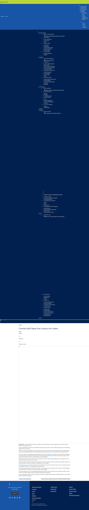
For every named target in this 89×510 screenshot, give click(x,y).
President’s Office (47, 315)
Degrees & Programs (36, 487)
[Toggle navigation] (0, 322)
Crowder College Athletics (49, 101)
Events (45, 99)
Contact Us (15, 493)
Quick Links (83, 11)
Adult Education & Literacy (49, 212)
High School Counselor (74, 495)
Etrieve (83, 19)
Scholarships (46, 46)
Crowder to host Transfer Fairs (25, 478)
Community (41, 110)
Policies (45, 298)
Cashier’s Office (47, 50)
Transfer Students (47, 80)
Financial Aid (53, 489)
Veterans (45, 54)
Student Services (84, 6)
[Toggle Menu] (79, 5)
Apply (40, 318)
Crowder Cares (85, 18)
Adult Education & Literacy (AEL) (50, 79)
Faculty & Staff (83, 7)
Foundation (83, 10)
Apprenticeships (47, 208)
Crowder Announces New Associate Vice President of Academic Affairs (55, 478)
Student (71, 487)
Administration (46, 309)
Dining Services (47, 107)
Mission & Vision (47, 296)
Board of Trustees (47, 310)
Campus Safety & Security (49, 311)
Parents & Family (84, 9)
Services (45, 93)
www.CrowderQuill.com (48, 454)
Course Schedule (47, 73)
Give (84, 23)
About (40, 213)
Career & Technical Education (49, 66)
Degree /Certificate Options (49, 63)
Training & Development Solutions (50, 209)
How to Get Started (47, 39)
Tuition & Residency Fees (48, 47)
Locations (85, 27)
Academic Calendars (47, 72)
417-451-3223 (15, 489)
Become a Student (42, 32)
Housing (45, 106)
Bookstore (46, 84)
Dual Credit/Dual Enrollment (49, 81)
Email (83, 14)
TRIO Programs (47, 210)
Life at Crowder (42, 86)
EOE (32, 501)
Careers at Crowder (47, 196)
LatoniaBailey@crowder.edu (26, 475)
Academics (41, 57)
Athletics (40, 108)
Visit (84, 25)
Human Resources (47, 314)
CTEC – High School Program (49, 67)
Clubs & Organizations (48, 100)
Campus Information (48, 303)
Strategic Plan (46, 297)
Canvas (83, 15)
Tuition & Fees (54, 487)
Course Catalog (47, 74)
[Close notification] (0, 3)
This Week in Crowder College (49, 304)
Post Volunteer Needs (48, 199)
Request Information (47, 53)
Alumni (45, 202)
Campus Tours (46, 40)
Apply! (45, 41)
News (84, 24)
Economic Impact (47, 305)
